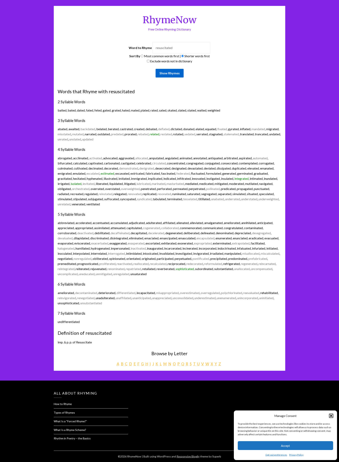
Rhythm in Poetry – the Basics (72, 438)
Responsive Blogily (188, 456)
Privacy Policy (296, 454)
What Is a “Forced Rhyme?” (70, 421)
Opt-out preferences (276, 454)
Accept (285, 445)
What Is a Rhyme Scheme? (70, 430)
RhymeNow (170, 20)
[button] (331, 416)
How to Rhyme (63, 404)
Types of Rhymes (64, 412)
